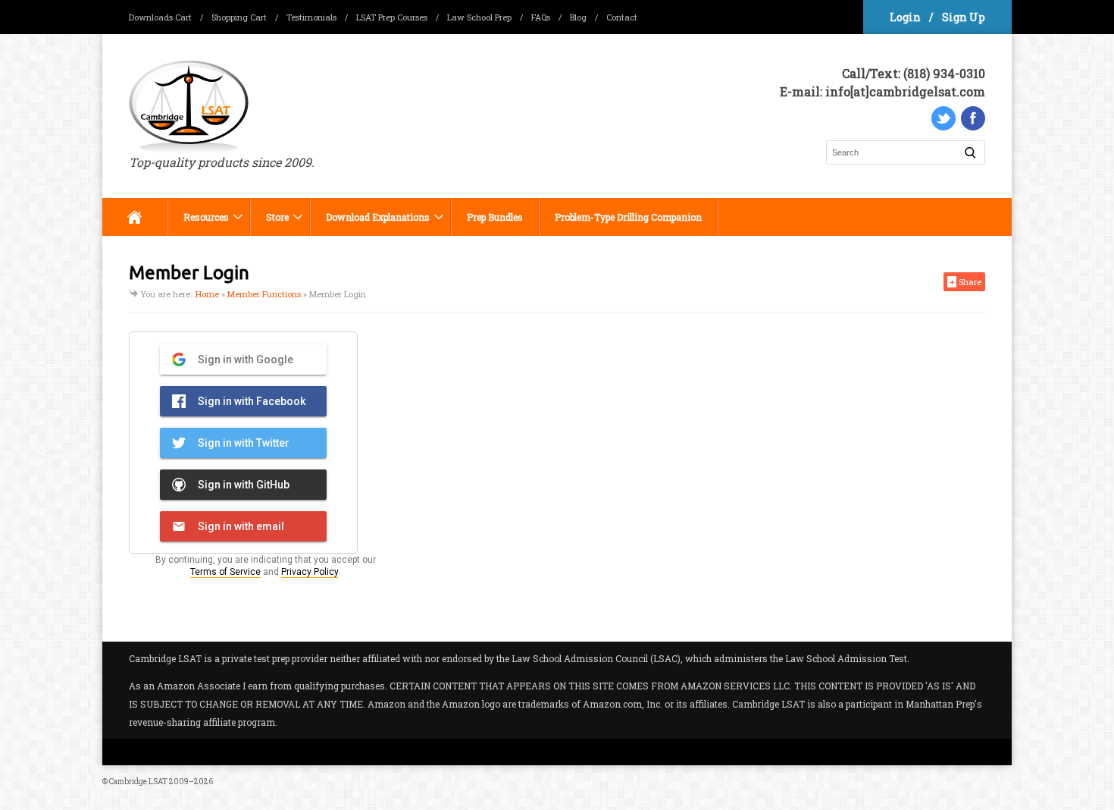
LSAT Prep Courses (391, 17)
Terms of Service (225, 572)
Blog (578, 17)
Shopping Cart (239, 17)
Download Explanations (370, 223)
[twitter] (943, 118)
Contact (621, 17)
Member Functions (264, 294)
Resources (198, 223)
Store (269, 223)
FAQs (540, 17)
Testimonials (311, 17)
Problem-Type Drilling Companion (628, 217)
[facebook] (973, 118)
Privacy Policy (309, 572)
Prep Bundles (495, 217)
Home (134, 217)
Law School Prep (479, 17)
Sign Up (963, 17)
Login (905, 17)
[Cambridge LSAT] (221, 107)
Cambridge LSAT (138, 781)
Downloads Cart (160, 17)
